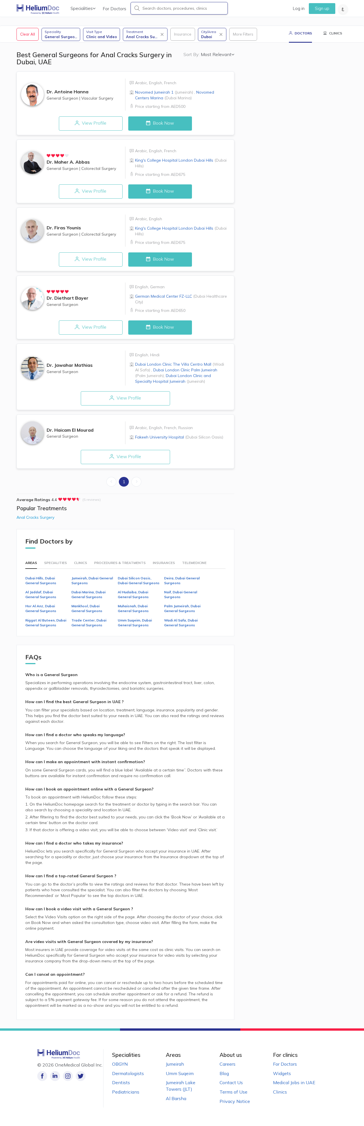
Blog (224, 1073)
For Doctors (114, 8)
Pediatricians (125, 1092)
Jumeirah (175, 1064)
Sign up (322, 8)
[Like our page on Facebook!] (42, 1076)
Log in (299, 8)
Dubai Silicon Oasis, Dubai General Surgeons (139, 580)
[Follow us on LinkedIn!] (55, 1076)
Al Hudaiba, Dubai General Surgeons (133, 594)
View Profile (93, 123)
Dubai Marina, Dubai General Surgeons (88, 594)
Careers (227, 1064)
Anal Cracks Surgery (35, 517)
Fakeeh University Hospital (179, 437)
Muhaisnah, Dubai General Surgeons (133, 608)
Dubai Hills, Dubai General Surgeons (40, 580)
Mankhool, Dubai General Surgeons (86, 608)
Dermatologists (128, 1073)
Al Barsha (176, 1098)
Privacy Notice (235, 1101)
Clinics (280, 1092)
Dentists (121, 1082)
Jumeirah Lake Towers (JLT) (180, 1086)
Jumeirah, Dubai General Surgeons (92, 580)
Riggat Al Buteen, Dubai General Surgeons (45, 622)
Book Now (163, 123)
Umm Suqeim (180, 1073)
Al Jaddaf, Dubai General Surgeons (40, 594)
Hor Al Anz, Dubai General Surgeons (40, 608)
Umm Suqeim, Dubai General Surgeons (135, 622)
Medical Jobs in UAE (294, 1082)
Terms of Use (233, 1092)
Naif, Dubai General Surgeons (180, 594)
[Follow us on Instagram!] (68, 1076)
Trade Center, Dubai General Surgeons (88, 622)
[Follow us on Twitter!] (81, 1076)
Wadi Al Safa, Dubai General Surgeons (181, 622)
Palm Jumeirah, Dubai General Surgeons (182, 608)
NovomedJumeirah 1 (164, 92)
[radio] (49, 156)
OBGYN (120, 1064)
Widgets (282, 1073)
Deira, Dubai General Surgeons (182, 580)
